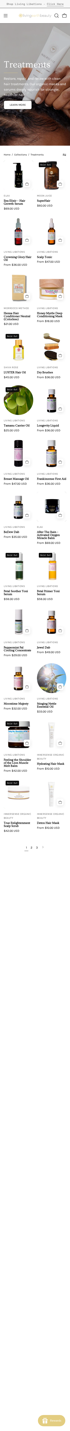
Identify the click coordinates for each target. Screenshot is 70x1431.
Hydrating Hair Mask (50, 763)
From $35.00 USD (15, 536)
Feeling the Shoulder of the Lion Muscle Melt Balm (17, 763)
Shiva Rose (11, 367)
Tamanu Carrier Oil (17, 425)
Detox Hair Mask (48, 823)
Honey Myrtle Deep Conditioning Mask (50, 315)
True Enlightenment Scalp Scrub (17, 825)
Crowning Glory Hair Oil (17, 259)
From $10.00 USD (48, 768)
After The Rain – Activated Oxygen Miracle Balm (48, 535)
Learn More (18, 104)
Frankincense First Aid (51, 479)
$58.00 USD (11, 599)
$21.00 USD (11, 323)
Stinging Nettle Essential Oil (46, 705)
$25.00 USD (11, 430)
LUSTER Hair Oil (15, 372)
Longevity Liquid (48, 425)
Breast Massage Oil (16, 479)
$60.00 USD (44, 205)
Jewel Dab (43, 647)
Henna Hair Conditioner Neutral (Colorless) (17, 316)
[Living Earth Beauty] (35, 15)
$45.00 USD (11, 377)
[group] (35, 4)
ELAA (7, 195)
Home (7, 154)
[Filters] (64, 154)
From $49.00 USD (48, 652)
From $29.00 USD (15, 655)
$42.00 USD (11, 830)
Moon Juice (44, 195)
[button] (56, 15)
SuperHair (43, 200)
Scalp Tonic (44, 257)
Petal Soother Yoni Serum (16, 593)
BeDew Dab (11, 532)
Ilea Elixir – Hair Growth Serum (14, 202)
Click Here (55, 4)
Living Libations (14, 251)
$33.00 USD (44, 711)
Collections (20, 154)
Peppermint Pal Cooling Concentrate (17, 649)
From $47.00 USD (48, 261)
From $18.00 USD (48, 321)
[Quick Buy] (60, 184)
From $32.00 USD (15, 708)
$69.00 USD (11, 208)
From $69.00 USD (48, 542)
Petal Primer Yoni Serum (48, 593)
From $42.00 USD (15, 770)
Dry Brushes (45, 372)
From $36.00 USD (15, 264)
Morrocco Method (16, 308)
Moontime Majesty (16, 703)
